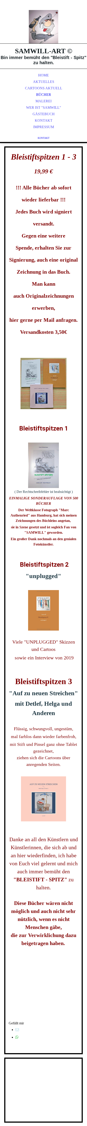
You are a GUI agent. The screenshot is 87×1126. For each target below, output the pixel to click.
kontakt (43, 120)
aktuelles (43, 82)
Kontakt (44, 138)
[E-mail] (17, 1030)
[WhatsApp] (17, 1037)
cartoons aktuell (43, 88)
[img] (43, 26)
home (43, 75)
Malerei (43, 101)
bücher (43, 94)
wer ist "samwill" (43, 107)
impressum (43, 127)
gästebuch (44, 114)
